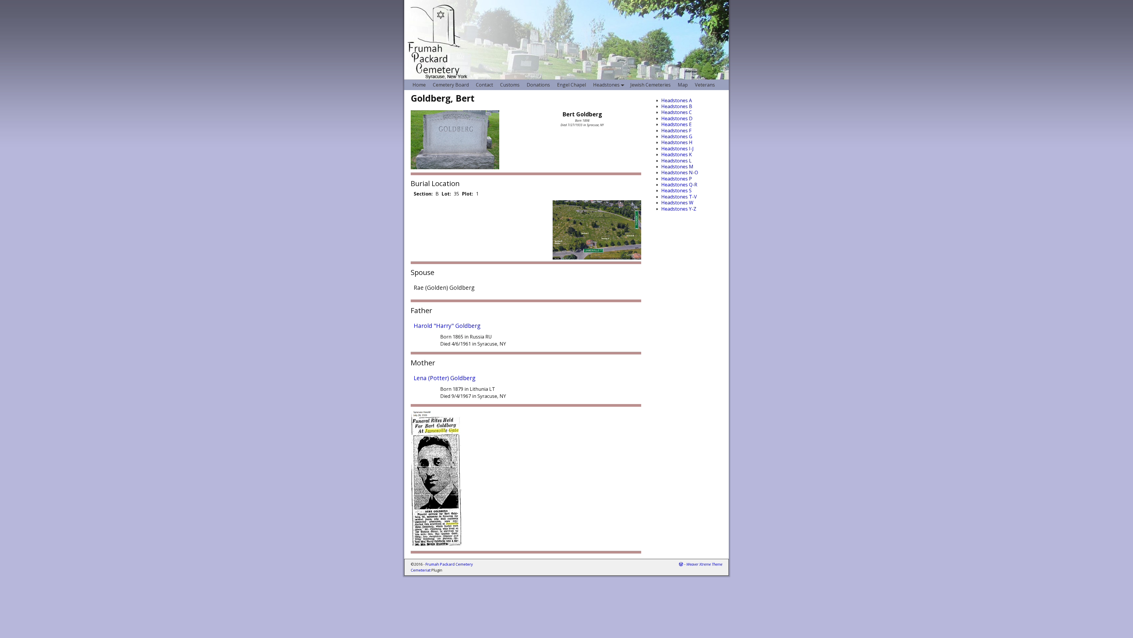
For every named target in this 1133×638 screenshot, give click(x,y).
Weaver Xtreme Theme (704, 564)
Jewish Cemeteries (650, 85)
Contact (484, 85)
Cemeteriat (420, 570)
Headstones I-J (677, 148)
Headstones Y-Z (678, 209)
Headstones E (676, 124)
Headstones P (676, 178)
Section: (423, 194)
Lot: (446, 194)
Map (683, 85)
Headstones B (676, 106)
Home (419, 85)
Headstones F (676, 130)
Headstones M (677, 166)
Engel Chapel (571, 85)
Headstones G (676, 136)
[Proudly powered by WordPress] (681, 564)
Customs (510, 85)
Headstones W (677, 202)
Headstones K (676, 154)
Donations (538, 85)
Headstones (606, 85)
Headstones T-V (679, 196)
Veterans (705, 85)
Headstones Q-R (679, 184)
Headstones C (676, 112)
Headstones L (676, 160)
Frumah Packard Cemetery (449, 564)
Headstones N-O (679, 172)
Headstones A (676, 100)
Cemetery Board (451, 85)
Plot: (467, 194)
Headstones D (676, 118)
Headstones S (676, 190)
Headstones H (676, 142)
